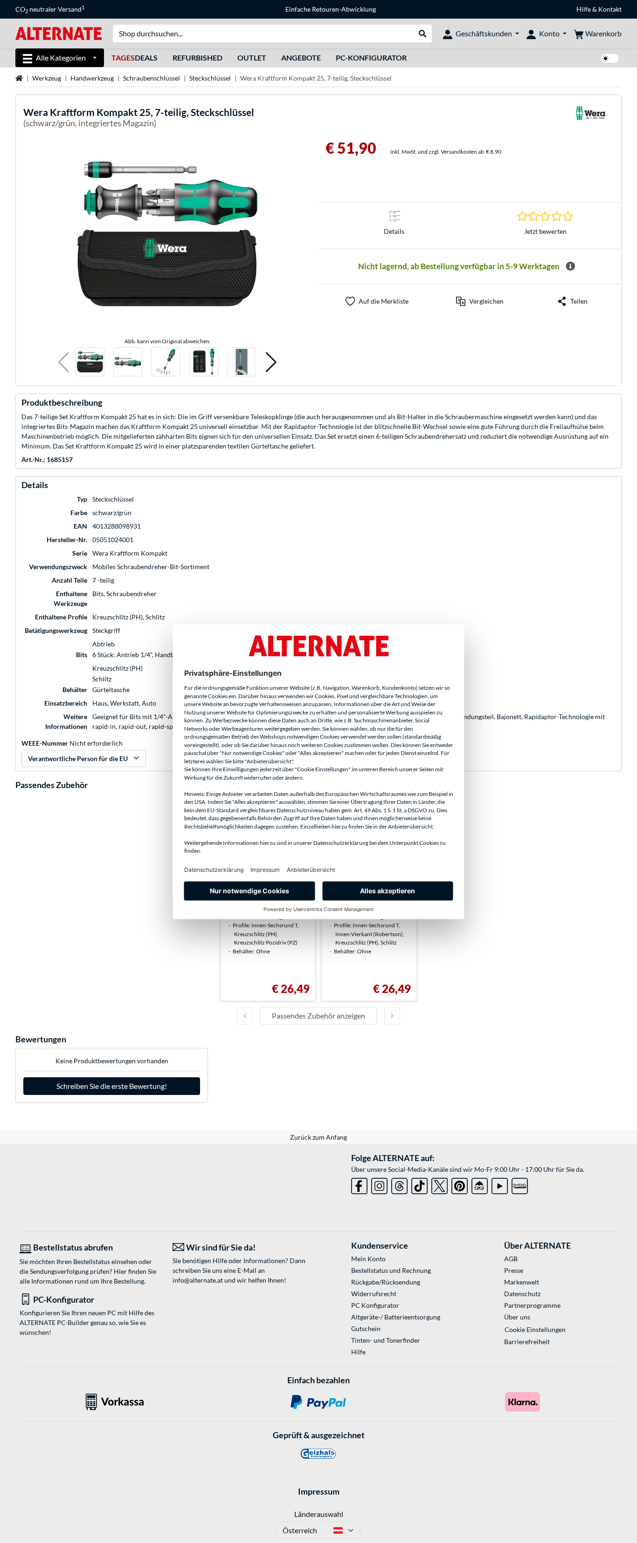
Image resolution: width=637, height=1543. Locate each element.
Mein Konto (368, 1259)
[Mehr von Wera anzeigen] (590, 119)
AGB (511, 1259)
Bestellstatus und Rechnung (391, 1270)
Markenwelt (521, 1282)
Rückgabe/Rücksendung (385, 1282)
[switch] (610, 58)
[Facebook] (359, 1184)
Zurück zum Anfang (318, 1137)
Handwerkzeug (92, 78)
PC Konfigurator (375, 1305)
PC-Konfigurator (371, 57)
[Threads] (399, 1184)
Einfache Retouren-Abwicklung (330, 9)
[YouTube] (500, 1184)
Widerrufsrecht (373, 1294)
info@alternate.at (198, 1280)
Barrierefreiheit (527, 1342)
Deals (134, 57)
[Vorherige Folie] (245, 1016)
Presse (513, 1270)
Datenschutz (522, 1294)
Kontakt (610, 9)
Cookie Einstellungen (535, 1329)
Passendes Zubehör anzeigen (318, 1015)
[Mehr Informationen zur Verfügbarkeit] (570, 266)
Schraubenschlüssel (151, 78)
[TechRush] (479, 1184)
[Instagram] (379, 1184)
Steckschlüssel (210, 78)
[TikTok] (419, 1184)
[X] (439, 1184)
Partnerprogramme (532, 1305)
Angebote (301, 57)
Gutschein (366, 1328)
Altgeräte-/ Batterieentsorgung (395, 1317)
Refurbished (197, 57)
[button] (63, 362)
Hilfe (583, 9)
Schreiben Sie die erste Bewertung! (111, 1085)
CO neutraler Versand (49, 9)
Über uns (517, 1317)
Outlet (251, 57)
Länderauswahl (318, 1513)
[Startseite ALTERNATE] (58, 33)
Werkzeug (46, 78)
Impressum (318, 1491)
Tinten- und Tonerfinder (385, 1340)
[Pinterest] (459, 1184)
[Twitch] (520, 1184)
